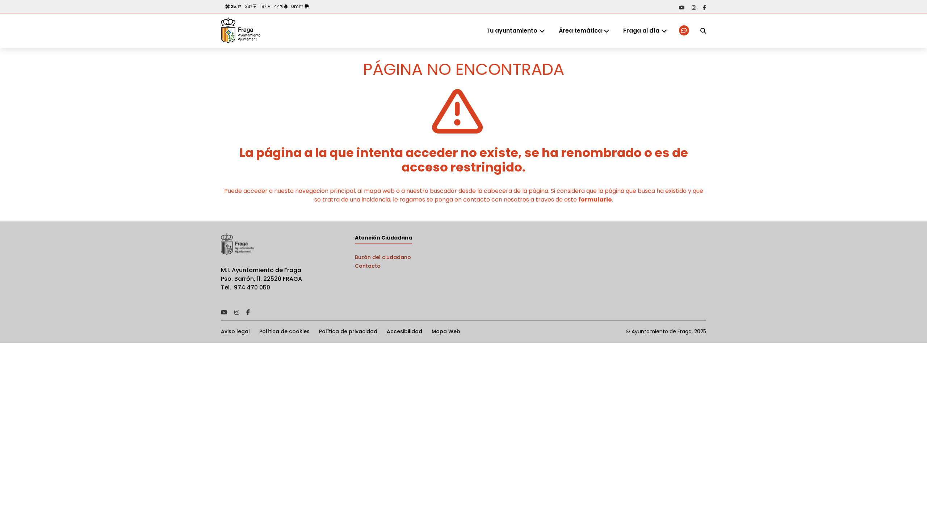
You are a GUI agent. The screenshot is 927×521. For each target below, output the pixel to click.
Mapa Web (446, 331)
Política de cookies (284, 331)
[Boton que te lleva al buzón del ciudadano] (684, 30)
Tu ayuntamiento (511, 30)
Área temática (580, 30)
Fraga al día (641, 30)
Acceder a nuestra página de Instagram (694, 7)
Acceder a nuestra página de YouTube (682, 7)
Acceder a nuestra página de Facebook (704, 7)
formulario (595, 199)
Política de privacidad (348, 331)
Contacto (368, 266)
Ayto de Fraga (241, 30)
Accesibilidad (404, 331)
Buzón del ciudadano (383, 257)
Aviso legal (235, 331)
